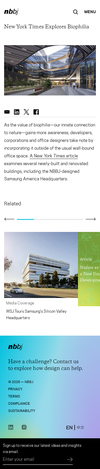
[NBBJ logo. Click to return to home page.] (11, 12)
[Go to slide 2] (42, 219)
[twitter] (26, 112)
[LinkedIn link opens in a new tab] (10, 428)
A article (54, 156)
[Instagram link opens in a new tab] (24, 428)
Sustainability (21, 410)
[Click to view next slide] (91, 219)
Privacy (15, 389)
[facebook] (36, 112)
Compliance (19, 403)
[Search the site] (75, 11)
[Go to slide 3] (58, 219)
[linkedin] (16, 112)
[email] (7, 112)
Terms (14, 396)
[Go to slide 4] (75, 219)
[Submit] (70, 459)
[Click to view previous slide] (9, 219)
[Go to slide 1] (25, 219)
